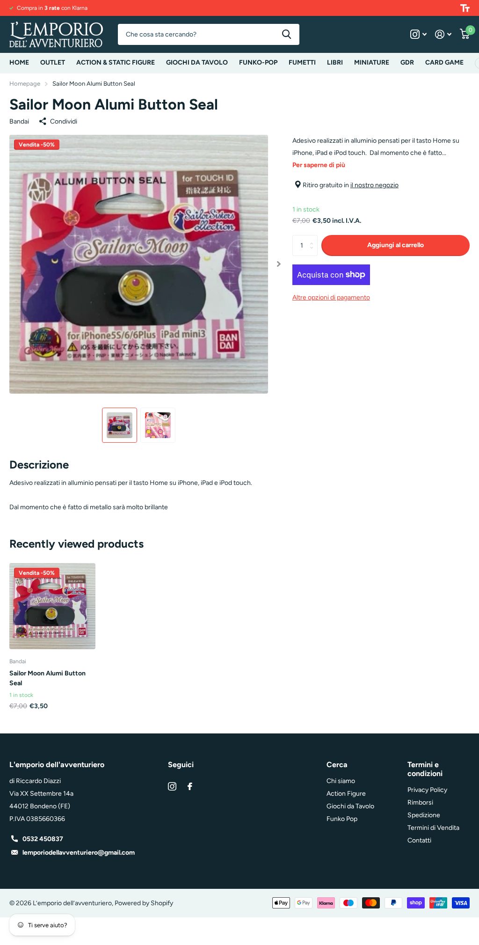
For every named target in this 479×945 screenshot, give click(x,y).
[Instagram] (172, 786)
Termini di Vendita (433, 828)
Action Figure (346, 794)
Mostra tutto (115, 63)
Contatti (419, 840)
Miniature (371, 62)
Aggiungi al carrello (395, 245)
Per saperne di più (318, 165)
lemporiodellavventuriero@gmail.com (78, 853)
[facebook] (190, 786)
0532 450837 (42, 839)
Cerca (286, 34)
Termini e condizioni (425, 769)
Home (19, 62)
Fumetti (302, 62)
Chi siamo (341, 781)
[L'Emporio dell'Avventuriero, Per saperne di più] (418, 34)
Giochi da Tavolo (350, 806)
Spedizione (423, 815)
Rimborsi (420, 802)
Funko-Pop (258, 62)
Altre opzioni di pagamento (331, 297)
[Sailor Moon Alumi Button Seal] (52, 606)
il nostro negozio (374, 185)
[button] (279, 264)
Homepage (24, 83)
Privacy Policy (427, 790)
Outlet (52, 62)
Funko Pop (342, 819)
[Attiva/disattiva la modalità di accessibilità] (465, 8)
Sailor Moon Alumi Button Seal (47, 678)
